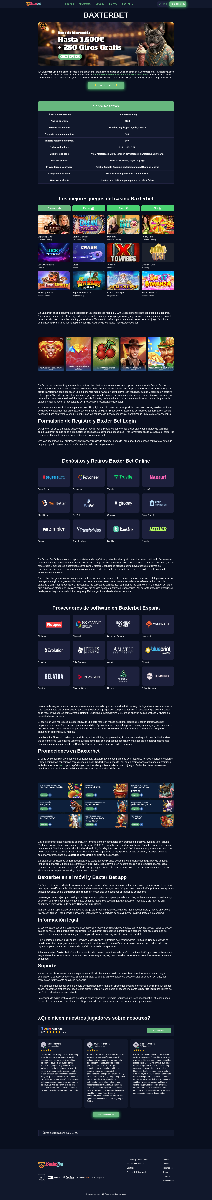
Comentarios (159, 1030)
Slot (156, 208)
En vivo (86, 208)
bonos (62, 765)
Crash (121, 208)
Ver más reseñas (106, 1114)
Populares (52, 208)
